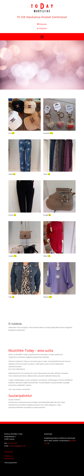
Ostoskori (43, 28)
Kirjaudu (43, 24)
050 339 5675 (12, 443)
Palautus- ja (8, 456)
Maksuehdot (8, 452)
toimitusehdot (9, 458)
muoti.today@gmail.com (17, 446)
